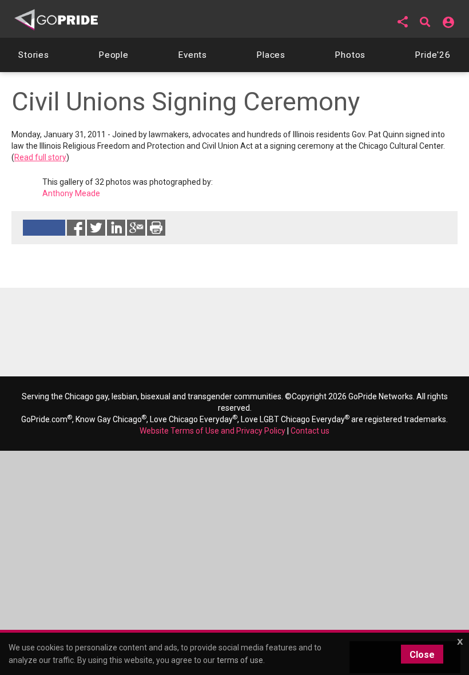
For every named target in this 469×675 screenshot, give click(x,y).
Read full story (40, 157)
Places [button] (270, 55)
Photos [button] (350, 55)
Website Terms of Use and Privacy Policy (212, 430)
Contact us (310, 430)
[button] (403, 21)
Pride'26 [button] (433, 55)
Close (422, 654)
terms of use (240, 660)
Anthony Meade (71, 193)
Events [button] (192, 55)
